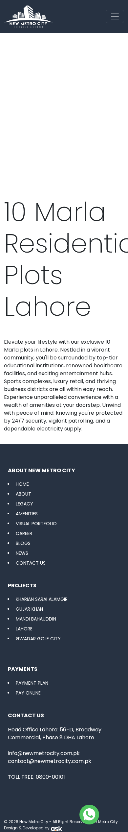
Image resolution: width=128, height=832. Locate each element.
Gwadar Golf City (38, 638)
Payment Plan (32, 683)
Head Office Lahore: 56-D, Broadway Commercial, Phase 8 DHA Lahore (54, 733)
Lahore (24, 628)
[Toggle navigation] (115, 16)
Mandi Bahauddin (36, 619)
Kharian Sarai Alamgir (42, 599)
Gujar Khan (29, 609)
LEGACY (24, 504)
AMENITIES (27, 513)
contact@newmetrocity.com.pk (49, 761)
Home (22, 484)
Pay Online (28, 693)
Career (24, 533)
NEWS (22, 553)
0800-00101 (50, 777)
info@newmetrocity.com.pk (44, 753)
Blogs (23, 543)
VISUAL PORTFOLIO (36, 523)
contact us (31, 563)
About (23, 494)
